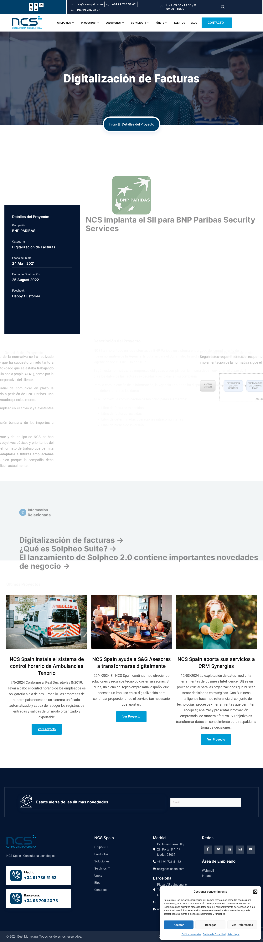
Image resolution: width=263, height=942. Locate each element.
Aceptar (179, 925)
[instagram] (240, 850)
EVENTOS (179, 22)
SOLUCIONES (113, 22)
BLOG (194, 22)
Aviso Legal (234, 934)
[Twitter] (36, 5)
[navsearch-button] (223, 7)
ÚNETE (160, 22)
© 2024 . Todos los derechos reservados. (44, 936)
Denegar (210, 925)
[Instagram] (31, 9)
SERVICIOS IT (138, 22)
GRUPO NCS (64, 22)
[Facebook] (31, 5)
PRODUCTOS (88, 22)
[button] (255, 892)
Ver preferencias (242, 925)
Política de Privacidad (214, 934)
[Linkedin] (41, 5)
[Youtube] (36, 9)
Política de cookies (191, 934)
